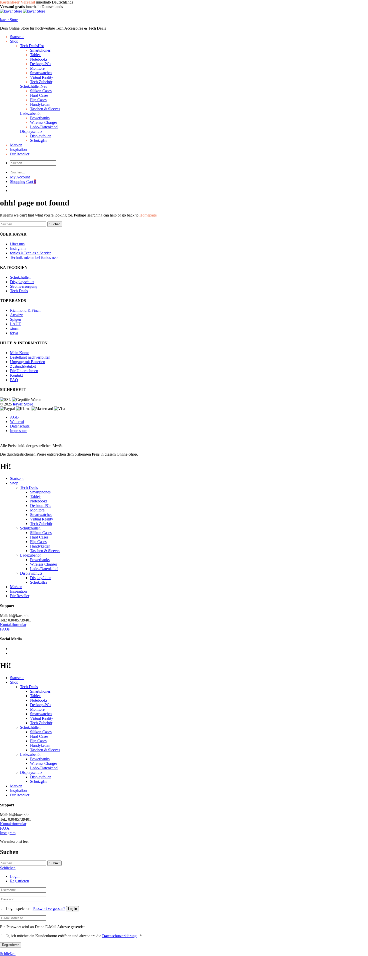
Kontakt (16, 375)
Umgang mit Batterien (27, 362)
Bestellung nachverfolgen (30, 357)
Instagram (18, 248)
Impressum (18, 431)
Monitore (37, 68)
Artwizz (16, 315)
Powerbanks (40, 118)
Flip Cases (38, 100)
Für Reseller (19, 154)
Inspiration (18, 149)
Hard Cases (39, 95)
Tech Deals (32, 46)
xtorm (14, 328)
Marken (16, 145)
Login (15, 876)
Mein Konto (19, 353)
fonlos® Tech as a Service (30, 253)
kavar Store (9, 20)
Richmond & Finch (25, 310)
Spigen (15, 319)
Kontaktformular (13, 624)
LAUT (15, 324)
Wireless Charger (43, 122)
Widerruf (17, 421)
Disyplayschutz (22, 282)
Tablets (35, 55)
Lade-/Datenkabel (44, 127)
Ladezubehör (30, 113)
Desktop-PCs (40, 64)
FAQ (14, 380)
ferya (14, 333)
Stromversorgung (23, 286)
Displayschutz (31, 131)
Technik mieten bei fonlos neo (34, 257)
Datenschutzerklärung (119, 936)
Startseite (17, 37)
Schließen (8, 953)
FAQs (5, 629)
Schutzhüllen (33, 86)
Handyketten (40, 104)
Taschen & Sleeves (45, 109)
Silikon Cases (41, 91)
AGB (14, 417)
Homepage (148, 215)
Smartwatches (41, 73)
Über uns (17, 244)
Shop (14, 41)
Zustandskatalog (23, 366)
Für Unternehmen (24, 371)
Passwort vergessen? (49, 908)
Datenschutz (20, 426)
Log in (72, 909)
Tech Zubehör (41, 523)
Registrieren (19, 881)
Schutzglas (38, 140)
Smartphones (40, 50)
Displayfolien (40, 136)
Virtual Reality (41, 77)
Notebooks (38, 59)
